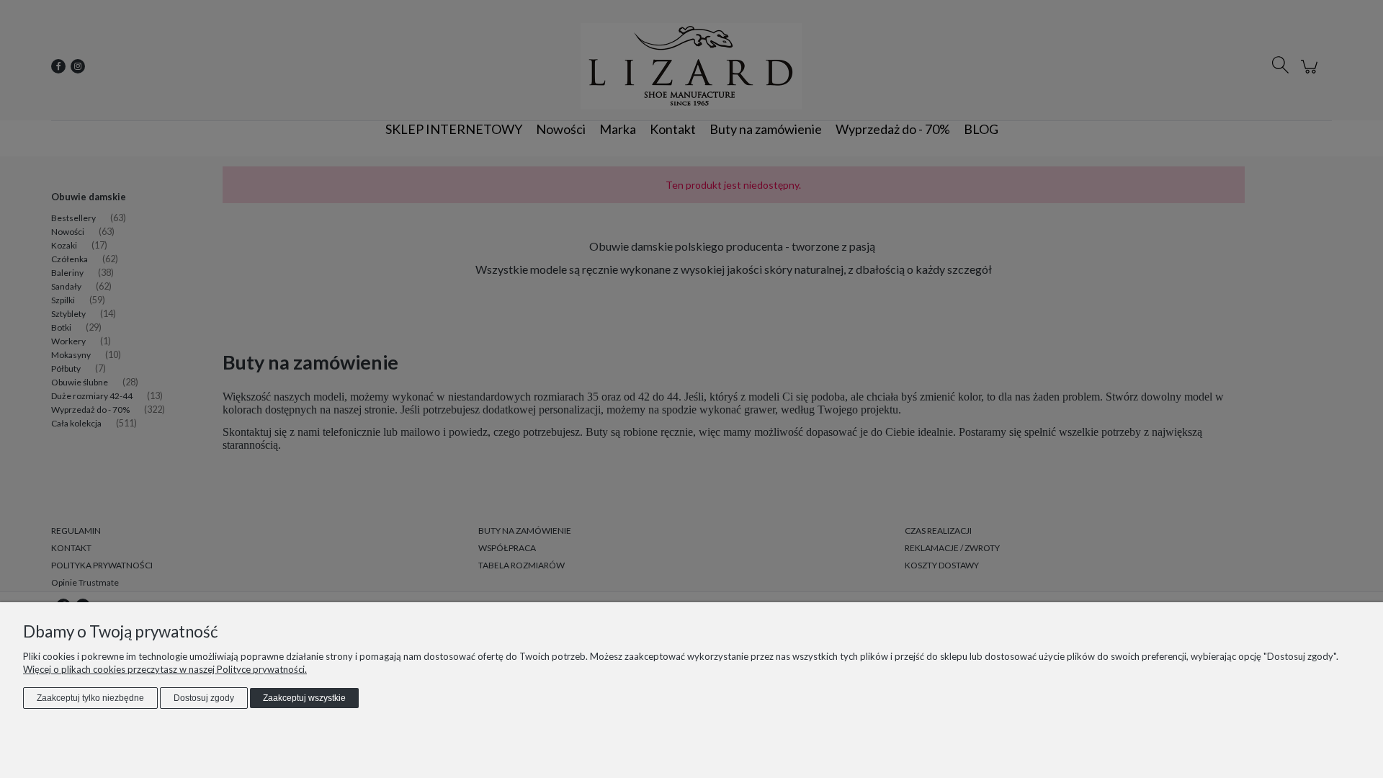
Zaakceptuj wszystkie (304, 698)
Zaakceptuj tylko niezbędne (90, 698)
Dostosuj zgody (204, 698)
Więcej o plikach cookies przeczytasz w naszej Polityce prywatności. (165, 669)
